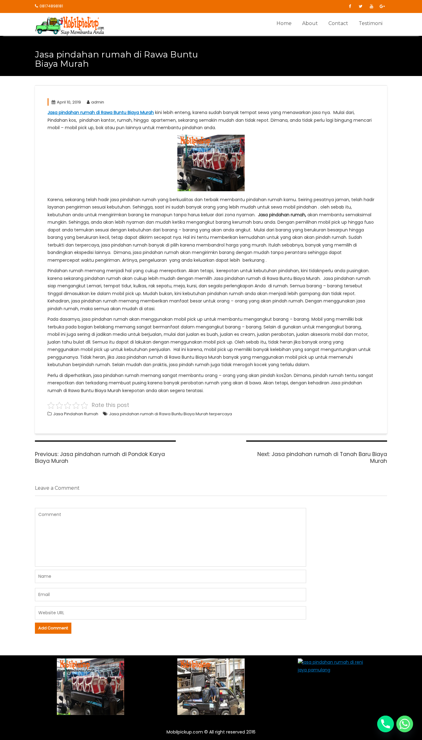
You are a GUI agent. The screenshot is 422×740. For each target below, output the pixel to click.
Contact (338, 23)
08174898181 (51, 6)
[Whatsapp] (404, 724)
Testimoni (370, 23)
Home (284, 23)
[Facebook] (350, 6)
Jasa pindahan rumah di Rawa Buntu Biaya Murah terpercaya (170, 414)
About (310, 23)
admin (97, 102)
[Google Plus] (382, 6)
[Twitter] (360, 6)
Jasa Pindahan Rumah (75, 414)
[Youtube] (371, 6)
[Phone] (385, 724)
